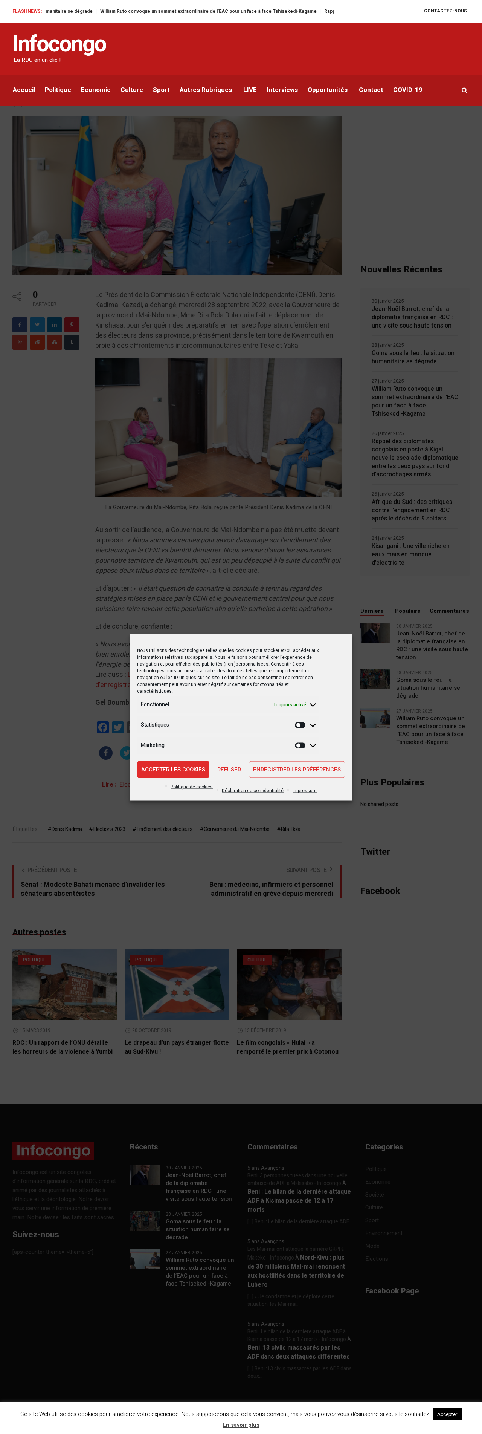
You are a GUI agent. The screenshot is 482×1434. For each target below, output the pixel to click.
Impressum (305, 790)
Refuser (229, 769)
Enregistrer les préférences (297, 769)
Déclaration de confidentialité (253, 790)
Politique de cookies (192, 786)
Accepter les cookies (173, 769)
